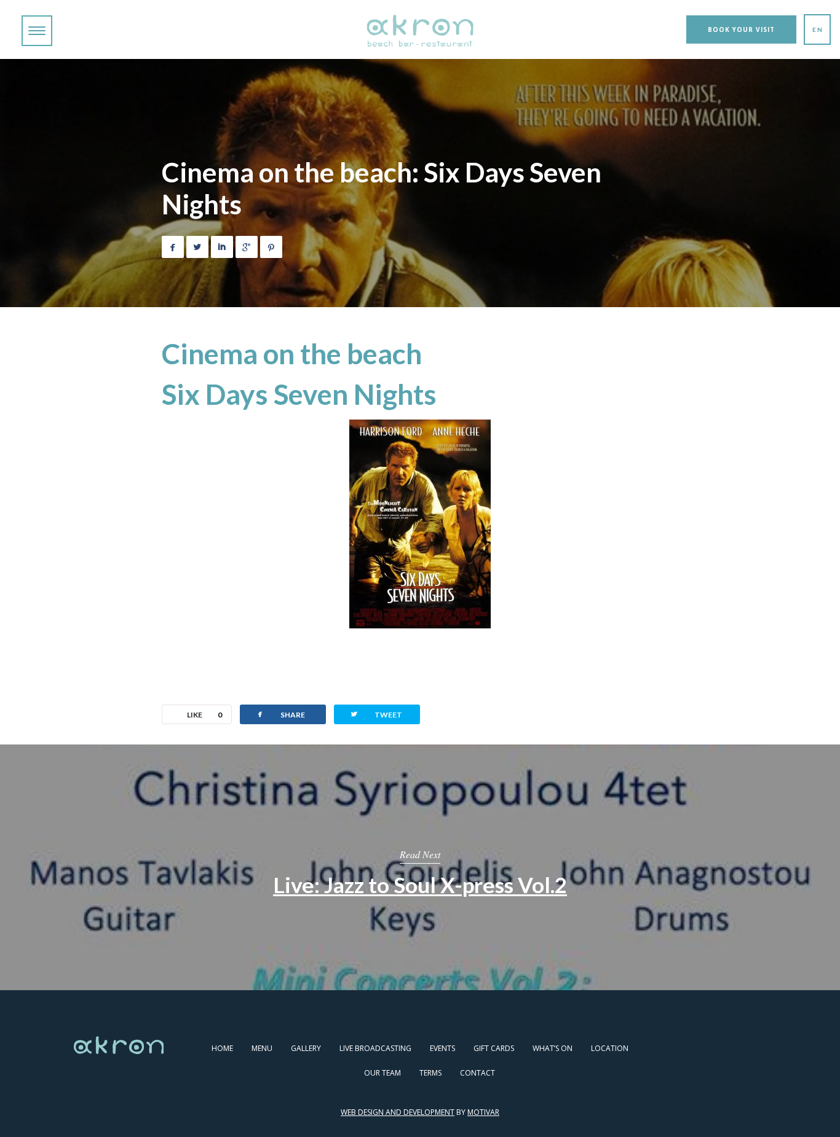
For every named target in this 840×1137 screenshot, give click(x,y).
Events (442, 1048)
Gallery (306, 1048)
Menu (262, 1048)
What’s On (553, 1048)
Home (222, 1048)
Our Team (382, 1073)
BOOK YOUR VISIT (741, 29)
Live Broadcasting (375, 1048)
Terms (430, 1073)
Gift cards (493, 1048)
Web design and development (397, 1112)
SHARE (280, 714)
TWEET (375, 714)
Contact (477, 1073)
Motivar (483, 1112)
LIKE (204, 714)
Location (609, 1048)
